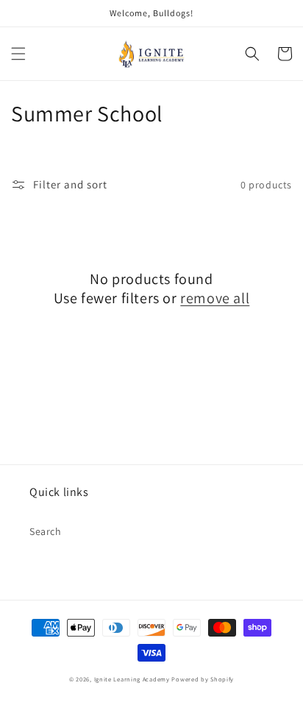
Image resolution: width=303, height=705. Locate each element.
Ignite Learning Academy (132, 679)
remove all (214, 298)
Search (45, 531)
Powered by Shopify (202, 679)
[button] (18, 54)
